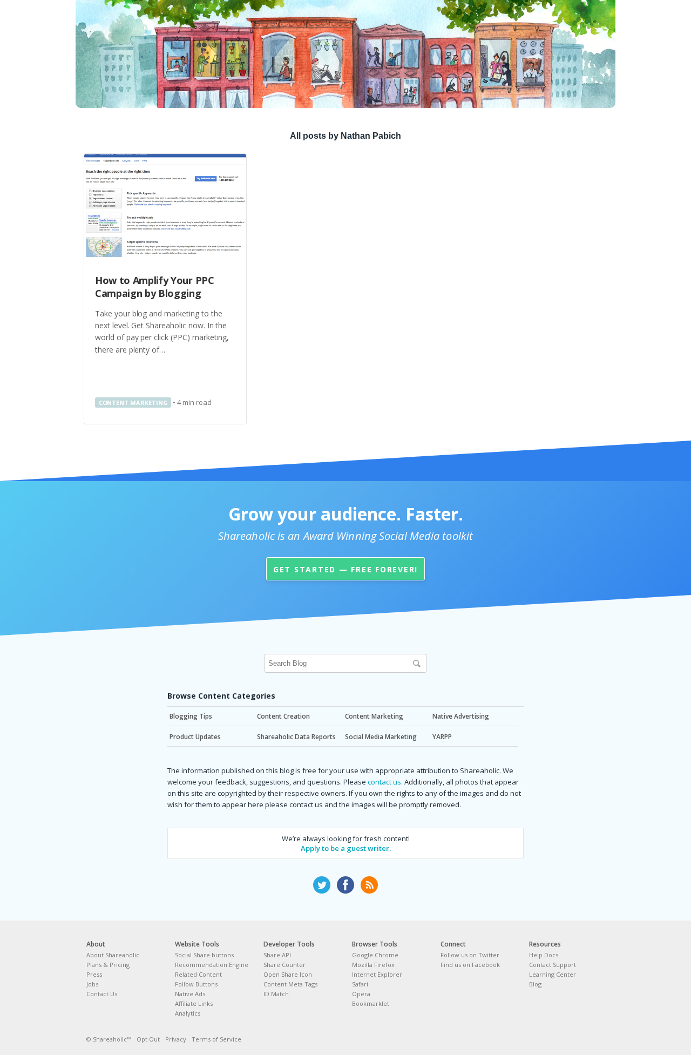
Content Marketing (133, 402)
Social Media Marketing (381, 736)
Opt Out (148, 1039)
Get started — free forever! (345, 569)
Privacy (175, 1039)
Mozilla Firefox (373, 965)
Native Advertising (460, 716)
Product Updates (195, 736)
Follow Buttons (196, 984)
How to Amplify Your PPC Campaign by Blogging (154, 286)
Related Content (198, 974)
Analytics (187, 1013)
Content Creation (283, 716)
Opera (361, 994)
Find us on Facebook (470, 965)
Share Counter (284, 965)
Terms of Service (216, 1039)
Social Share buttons (204, 955)
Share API (277, 955)
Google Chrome (375, 955)
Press (94, 974)
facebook (345, 885)
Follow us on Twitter (470, 955)
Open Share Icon (287, 974)
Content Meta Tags (290, 984)
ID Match (276, 994)
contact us (384, 782)
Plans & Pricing (108, 965)
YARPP (442, 736)
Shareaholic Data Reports (296, 736)
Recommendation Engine (211, 965)
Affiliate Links (194, 1003)
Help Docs (543, 955)
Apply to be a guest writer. (346, 848)
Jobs (92, 984)
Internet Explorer (377, 974)
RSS (369, 885)
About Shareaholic (112, 955)
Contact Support (552, 965)
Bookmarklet (370, 1003)
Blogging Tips (191, 716)
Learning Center (552, 974)
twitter (321, 885)
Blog (535, 984)
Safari (360, 984)
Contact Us (101, 994)
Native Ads (190, 994)
